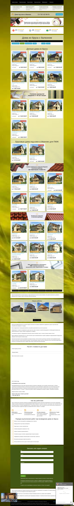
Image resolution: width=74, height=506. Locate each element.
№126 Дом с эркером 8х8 (52, 82)
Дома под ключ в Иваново (22, 14)
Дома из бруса (15, 2)
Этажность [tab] (23, 41)
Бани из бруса (30, 2)
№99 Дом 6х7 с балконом (34, 111)
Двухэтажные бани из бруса (57, 290)
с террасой (48, 43)
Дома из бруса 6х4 (15, 290)
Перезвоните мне (59, 14)
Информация (44, 2)
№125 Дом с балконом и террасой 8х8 (37, 82)
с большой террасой (28, 43)
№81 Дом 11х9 (32, 184)
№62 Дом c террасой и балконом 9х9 (19, 184)
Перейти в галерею (37, 320)
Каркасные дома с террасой (24, 290)
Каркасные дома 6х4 (42, 290)
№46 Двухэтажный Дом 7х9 (35, 253)
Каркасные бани (37, 2)
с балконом (22, 43)
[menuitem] (15, 2)
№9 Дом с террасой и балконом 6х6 (19, 63)
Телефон (22, 454)
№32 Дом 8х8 (14, 204)
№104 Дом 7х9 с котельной (52, 253)
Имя (21, 450)
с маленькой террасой (15, 43)
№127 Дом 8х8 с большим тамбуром (19, 155)
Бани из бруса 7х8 (49, 290)
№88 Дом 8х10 (15, 233)
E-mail (21, 458)
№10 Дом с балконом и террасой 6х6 (37, 63)
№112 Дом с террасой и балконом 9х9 (37, 282)
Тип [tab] (14, 41)
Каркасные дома (22, 2)
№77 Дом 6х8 (50, 111)
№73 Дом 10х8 (50, 204)
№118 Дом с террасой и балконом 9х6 (54, 63)
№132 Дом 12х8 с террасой (35, 233)
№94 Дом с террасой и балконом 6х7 (19, 111)
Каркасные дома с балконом (33, 290)
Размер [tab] (18, 41)
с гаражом (43, 43)
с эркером (34, 43)
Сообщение (22, 462)
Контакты (51, 2)
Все (28, 41)
